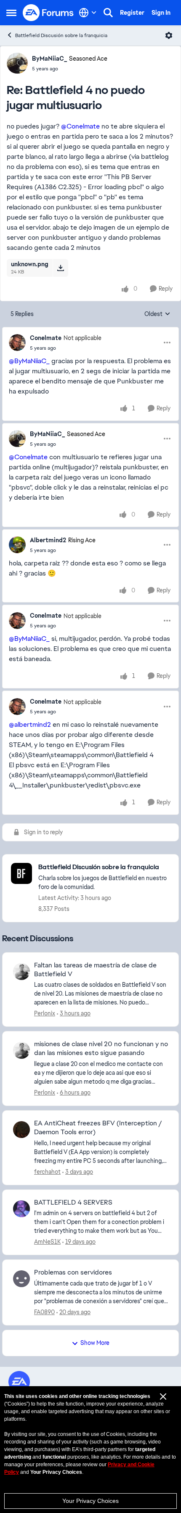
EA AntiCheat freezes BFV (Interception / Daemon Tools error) (98, 1127)
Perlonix (44, 1013)
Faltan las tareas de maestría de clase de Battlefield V (95, 969)
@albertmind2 (30, 724)
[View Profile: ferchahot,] (21, 1129)
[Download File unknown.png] (60, 268)
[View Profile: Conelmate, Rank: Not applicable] (17, 342)
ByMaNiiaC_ (49, 58)
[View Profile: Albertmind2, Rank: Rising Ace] (17, 544)
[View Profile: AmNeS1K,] (21, 1208)
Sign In (161, 12)
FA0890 (44, 1312)
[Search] (108, 13)
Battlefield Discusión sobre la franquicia (61, 35)
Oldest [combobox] (157, 314)
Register (132, 12)
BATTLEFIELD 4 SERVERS (73, 1202)
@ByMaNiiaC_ (29, 360)
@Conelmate (80, 126)
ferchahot (47, 1172)
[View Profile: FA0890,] (21, 1278)
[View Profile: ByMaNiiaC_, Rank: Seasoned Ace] (17, 63)
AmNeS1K (47, 1241)
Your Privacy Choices (90, 1500)
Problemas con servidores (73, 1272)
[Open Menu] (169, 35)
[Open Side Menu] (11, 12)
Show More (94, 1343)
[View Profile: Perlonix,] (21, 971)
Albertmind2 (48, 540)
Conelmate (45, 338)
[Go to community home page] (48, 12)
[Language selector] (87, 12)
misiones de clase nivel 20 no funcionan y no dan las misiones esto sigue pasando (101, 1048)
